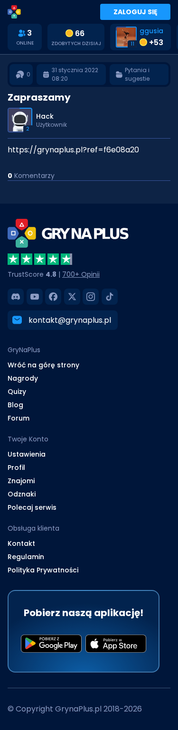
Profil (16, 467)
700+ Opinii (81, 274)
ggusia (151, 31)
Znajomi (21, 481)
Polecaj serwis (32, 507)
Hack (45, 116)
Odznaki (22, 494)
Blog (15, 405)
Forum (18, 418)
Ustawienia (27, 454)
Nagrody (23, 378)
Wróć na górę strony (43, 365)
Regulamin (26, 557)
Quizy (17, 391)
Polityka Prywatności (43, 570)
